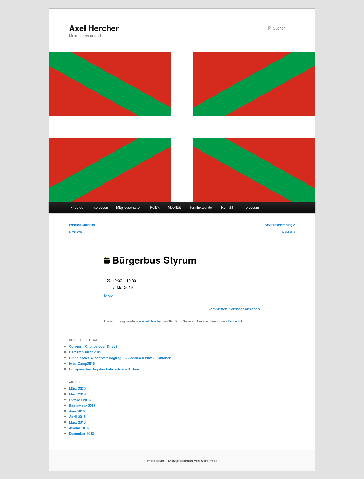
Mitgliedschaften (128, 207)
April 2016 (77, 416)
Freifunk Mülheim (82, 228)
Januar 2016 (79, 427)
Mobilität (174, 207)
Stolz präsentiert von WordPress (192, 460)
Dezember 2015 (81, 433)
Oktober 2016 (80, 399)
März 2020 (77, 388)
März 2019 (77, 393)
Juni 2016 (77, 411)
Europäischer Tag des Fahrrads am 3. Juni (104, 368)
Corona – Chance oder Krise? (93, 346)
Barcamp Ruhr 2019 (85, 351)
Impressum (250, 207)
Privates (76, 207)
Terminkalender (201, 207)
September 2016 (82, 405)
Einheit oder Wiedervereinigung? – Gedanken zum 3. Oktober (120, 357)
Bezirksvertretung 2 (280, 228)
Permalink (235, 321)
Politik (155, 207)
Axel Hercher (94, 28)
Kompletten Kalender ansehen (234, 309)
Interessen (100, 207)
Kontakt (227, 207)
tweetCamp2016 (82, 363)
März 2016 (77, 422)
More (108, 295)
